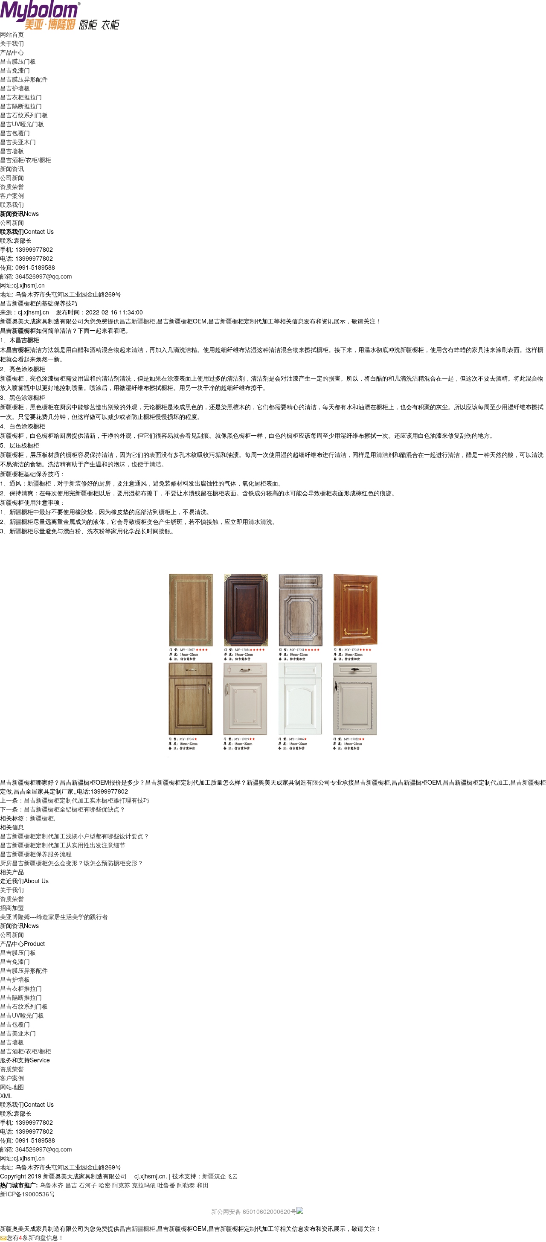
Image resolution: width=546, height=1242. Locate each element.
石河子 (88, 1185)
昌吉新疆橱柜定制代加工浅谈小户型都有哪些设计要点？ (74, 836)
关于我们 (12, 889)
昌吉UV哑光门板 (22, 123)
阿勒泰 (186, 1185)
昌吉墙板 (12, 150)
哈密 (104, 1185)
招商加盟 (12, 907)
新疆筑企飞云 (220, 1176)
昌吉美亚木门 (18, 141)
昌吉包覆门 (15, 132)
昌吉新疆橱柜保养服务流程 (36, 853)
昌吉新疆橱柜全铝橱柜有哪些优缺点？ (74, 809)
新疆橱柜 (42, 818)
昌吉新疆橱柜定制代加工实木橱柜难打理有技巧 (86, 800)
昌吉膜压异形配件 (24, 79)
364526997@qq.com (43, 276)
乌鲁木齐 (52, 1185)
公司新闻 (12, 177)
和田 (203, 1185)
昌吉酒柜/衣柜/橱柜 (25, 159)
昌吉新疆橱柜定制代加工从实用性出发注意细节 (62, 845)
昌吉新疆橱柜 (137, 321)
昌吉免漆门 (15, 70)
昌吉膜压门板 (18, 61)
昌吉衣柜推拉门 (21, 97)
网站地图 (12, 1086)
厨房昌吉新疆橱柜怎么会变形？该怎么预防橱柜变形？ (71, 862)
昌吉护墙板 (15, 88)
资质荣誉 (12, 898)
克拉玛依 (144, 1185)
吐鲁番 (166, 1185)
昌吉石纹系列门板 (24, 115)
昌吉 (71, 1185)
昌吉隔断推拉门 (21, 106)
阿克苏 (121, 1185)
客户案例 (12, 1077)
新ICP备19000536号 (27, 1194)
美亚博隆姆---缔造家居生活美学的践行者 (54, 916)
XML (6, 1095)
